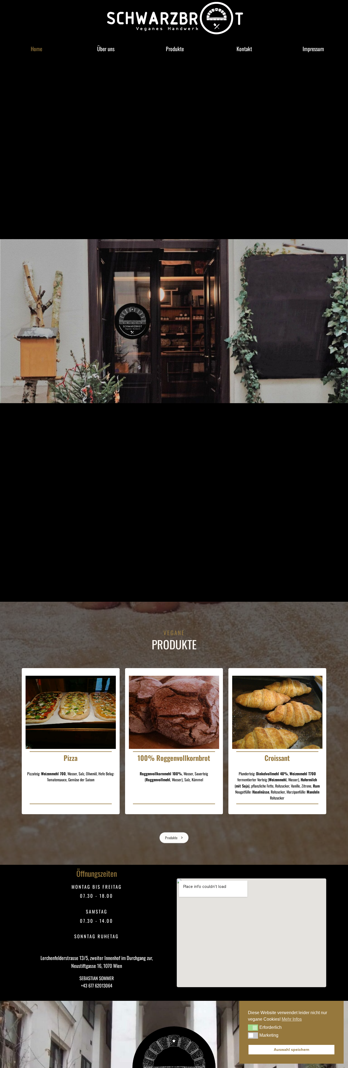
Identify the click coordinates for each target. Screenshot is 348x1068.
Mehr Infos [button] (292, 1019)
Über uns (105, 49)
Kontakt (244, 49)
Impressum (313, 49)
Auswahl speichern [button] (291, 1049)
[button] (253, 1027)
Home (36, 49)
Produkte (175, 49)
